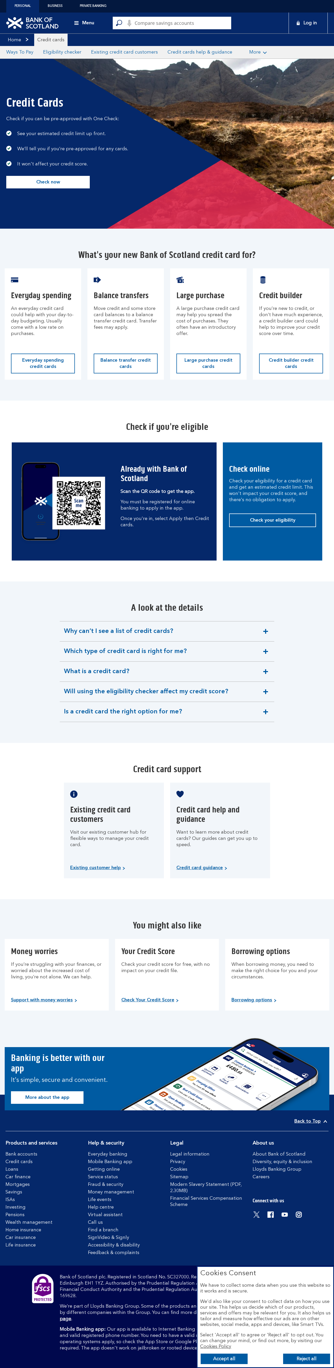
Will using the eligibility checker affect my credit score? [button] (146, 695)
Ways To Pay (19, 52)
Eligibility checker (62, 52)
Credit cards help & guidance (200, 52)
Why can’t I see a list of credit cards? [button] (118, 634)
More (255, 52)
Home (14, 40)
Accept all (224, 1359)
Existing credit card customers (124, 52)
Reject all (307, 1359)
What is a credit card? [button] (96, 675)
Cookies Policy (215, 1346)
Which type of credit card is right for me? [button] (125, 654)
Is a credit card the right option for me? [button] (123, 715)
